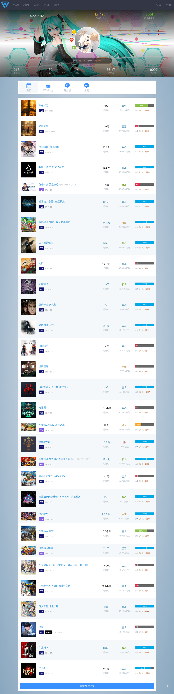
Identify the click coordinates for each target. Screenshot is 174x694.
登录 (158, 5)
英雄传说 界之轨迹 (48, 184)
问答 (36, 5)
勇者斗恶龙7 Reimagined (52, 476)
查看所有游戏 (87, 685)
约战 (46, 5)
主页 (29, 90)
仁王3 (42, 668)
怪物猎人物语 (46, 548)
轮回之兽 (43, 126)
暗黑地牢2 (44, 441)
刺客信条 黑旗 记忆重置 (51, 167)
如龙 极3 (43, 647)
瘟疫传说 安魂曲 (47, 304)
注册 (169, 5)
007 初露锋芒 (46, 242)
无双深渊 (43, 283)
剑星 (41, 626)
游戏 (16, 5)
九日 (41, 263)
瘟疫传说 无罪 (46, 325)
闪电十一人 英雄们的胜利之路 (54, 585)
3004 (149, 14)
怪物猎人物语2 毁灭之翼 (52, 424)
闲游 (56, 5)
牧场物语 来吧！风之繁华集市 (54, 222)
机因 (26, 5)
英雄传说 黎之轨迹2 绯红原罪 (54, 459)
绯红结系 (43, 345)
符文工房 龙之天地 (48, 606)
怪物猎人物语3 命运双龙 (52, 201)
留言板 (67, 90)
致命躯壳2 (44, 105)
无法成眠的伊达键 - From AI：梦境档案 (60, 496)
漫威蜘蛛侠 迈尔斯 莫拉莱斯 (54, 386)
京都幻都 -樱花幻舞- (49, 146)
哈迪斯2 (43, 407)
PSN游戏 (48, 90)
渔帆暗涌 (43, 366)
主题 (86, 90)
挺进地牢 (43, 513)
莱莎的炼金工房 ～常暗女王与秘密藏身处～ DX (63, 565)
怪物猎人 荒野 (46, 530)
